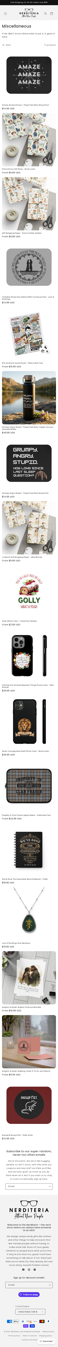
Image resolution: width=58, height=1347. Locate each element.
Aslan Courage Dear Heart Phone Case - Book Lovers (25, 751)
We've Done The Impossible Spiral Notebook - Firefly (25, 879)
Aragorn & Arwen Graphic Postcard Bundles (21, 1007)
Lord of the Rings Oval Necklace (16, 943)
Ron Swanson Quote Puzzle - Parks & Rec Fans (22, 363)
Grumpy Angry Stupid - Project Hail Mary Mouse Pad (25, 493)
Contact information (30, 1340)
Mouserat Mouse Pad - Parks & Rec (17, 1135)
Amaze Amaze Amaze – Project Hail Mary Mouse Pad (25, 105)
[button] (5, 14)
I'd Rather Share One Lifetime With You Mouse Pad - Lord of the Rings (28, 298)
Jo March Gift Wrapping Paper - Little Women (22, 557)
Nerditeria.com (17, 1331)
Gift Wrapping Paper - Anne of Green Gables (21, 233)
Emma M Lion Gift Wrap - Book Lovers (18, 169)
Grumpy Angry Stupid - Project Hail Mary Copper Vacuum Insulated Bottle (27, 428)
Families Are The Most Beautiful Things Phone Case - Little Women (28, 686)
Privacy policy (14, 1336)
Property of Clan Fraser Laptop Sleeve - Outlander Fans (26, 815)
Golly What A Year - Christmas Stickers (19, 621)
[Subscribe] (49, 1186)
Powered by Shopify (32, 1331)
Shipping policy (45, 1336)
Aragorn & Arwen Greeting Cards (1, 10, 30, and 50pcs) (26, 1071)
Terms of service (30, 1336)
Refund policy (48, 1331)
